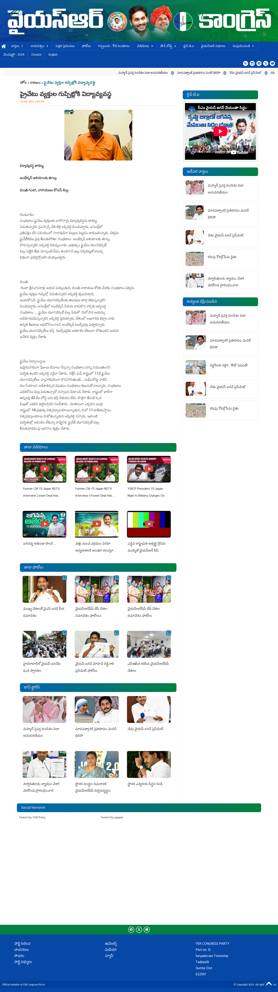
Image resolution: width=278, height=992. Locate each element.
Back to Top (269, 983)
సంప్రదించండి (241, 46)
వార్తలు (15, 46)
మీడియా (111, 950)
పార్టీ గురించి (22, 944)
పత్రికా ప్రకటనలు (65, 46)
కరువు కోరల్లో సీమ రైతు (254, 73)
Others (35, 83)
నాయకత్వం (37, 46)
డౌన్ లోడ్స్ (166, 46)
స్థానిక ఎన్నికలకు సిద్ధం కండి (145, 784)
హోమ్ (3, 46)
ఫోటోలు (86, 46)
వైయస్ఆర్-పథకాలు (213, 46)
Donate (37, 55)
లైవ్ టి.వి (188, 46)
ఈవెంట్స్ (111, 944)
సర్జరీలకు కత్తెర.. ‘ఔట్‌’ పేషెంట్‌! (229, 366)
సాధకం (19, 956)
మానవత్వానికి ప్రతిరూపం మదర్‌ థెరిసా (170, 73)
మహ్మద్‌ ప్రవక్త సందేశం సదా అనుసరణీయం (114, 73)
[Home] (139, 21)
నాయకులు (21, 950)
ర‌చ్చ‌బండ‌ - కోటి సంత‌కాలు (114, 46)
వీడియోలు (143, 46)
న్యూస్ (109, 956)
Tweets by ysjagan (112, 817)
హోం (23, 83)
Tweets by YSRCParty (32, 817)
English (53, 55)
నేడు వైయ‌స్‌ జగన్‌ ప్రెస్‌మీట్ (217, 73)
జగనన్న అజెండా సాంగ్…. (39, 544)
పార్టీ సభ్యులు (23, 962)
